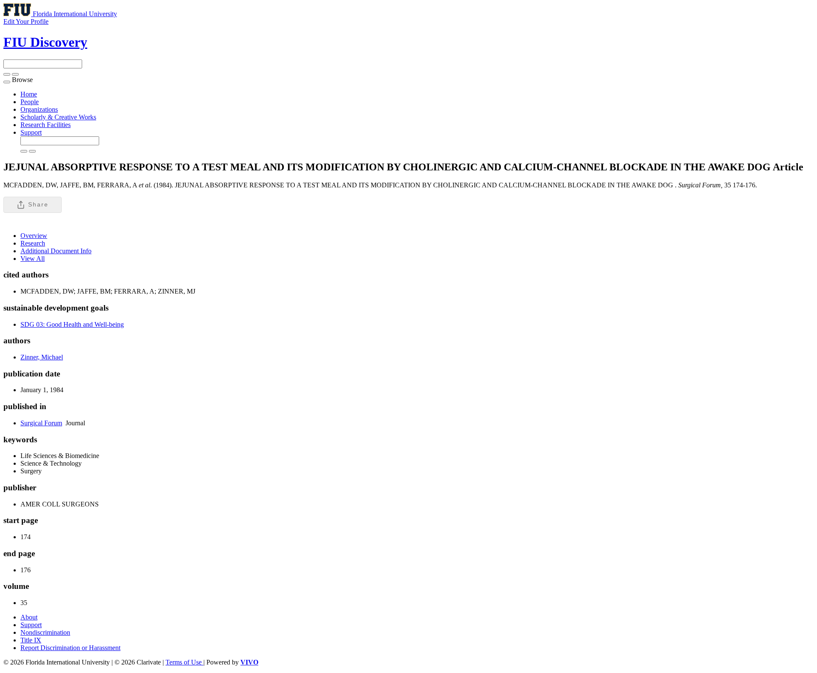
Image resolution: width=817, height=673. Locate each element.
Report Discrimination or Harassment (70, 647)
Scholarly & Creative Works (58, 117)
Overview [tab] (33, 235)
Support (31, 132)
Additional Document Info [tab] (55, 250)
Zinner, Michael (41, 357)
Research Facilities (45, 124)
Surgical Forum (41, 423)
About (28, 617)
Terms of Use (184, 662)
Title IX (30, 640)
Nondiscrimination (45, 632)
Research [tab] (32, 243)
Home (28, 94)
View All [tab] (32, 258)
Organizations (39, 109)
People (29, 101)
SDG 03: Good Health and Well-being (72, 324)
